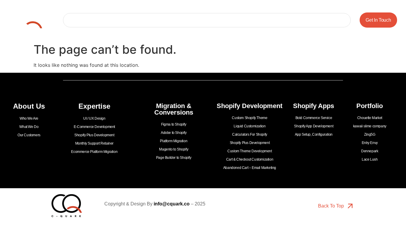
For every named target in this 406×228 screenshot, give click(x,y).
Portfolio (86, 20)
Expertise (151, 20)
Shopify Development (264, 20)
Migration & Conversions (202, 20)
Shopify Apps (315, 20)
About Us (114, 20)
